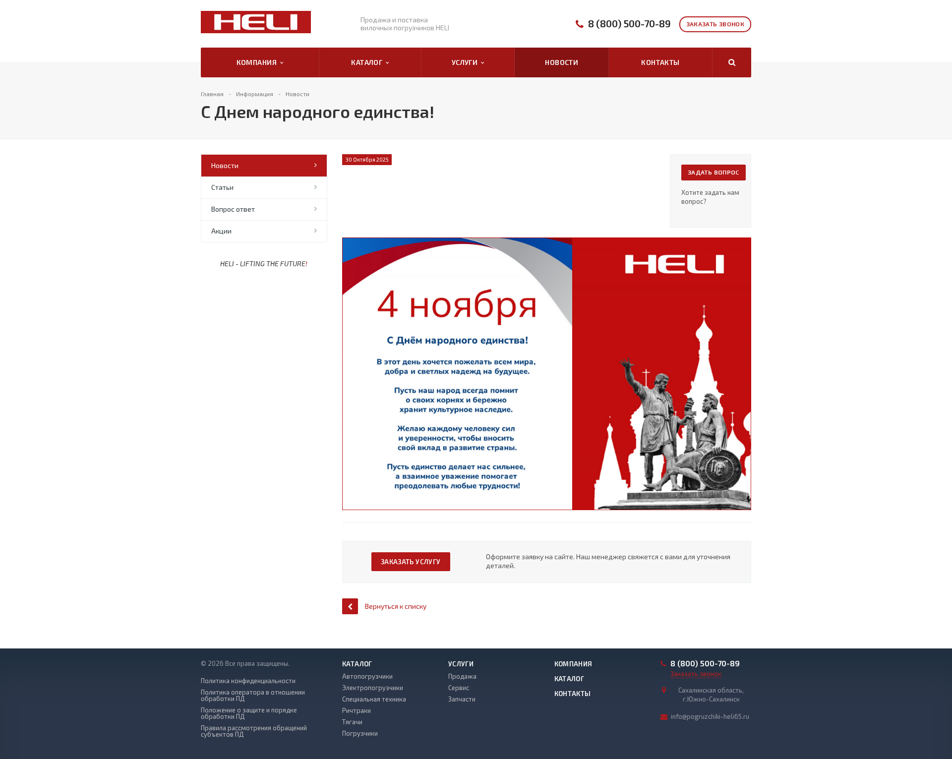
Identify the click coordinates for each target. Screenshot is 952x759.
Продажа (462, 676)
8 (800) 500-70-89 (629, 23)
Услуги (466, 62)
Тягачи (352, 722)
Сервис (458, 688)
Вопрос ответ (233, 209)
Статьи (222, 187)
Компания (258, 62)
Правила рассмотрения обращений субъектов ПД (254, 731)
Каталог (368, 62)
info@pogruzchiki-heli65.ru (710, 716)
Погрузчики (360, 733)
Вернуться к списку (395, 606)
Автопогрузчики (367, 676)
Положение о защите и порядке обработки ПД (249, 713)
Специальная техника (374, 699)
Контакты (660, 62)
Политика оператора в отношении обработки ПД (253, 695)
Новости (561, 62)
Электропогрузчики (372, 688)
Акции (221, 231)
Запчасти (462, 699)
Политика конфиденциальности (248, 681)
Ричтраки (356, 710)
